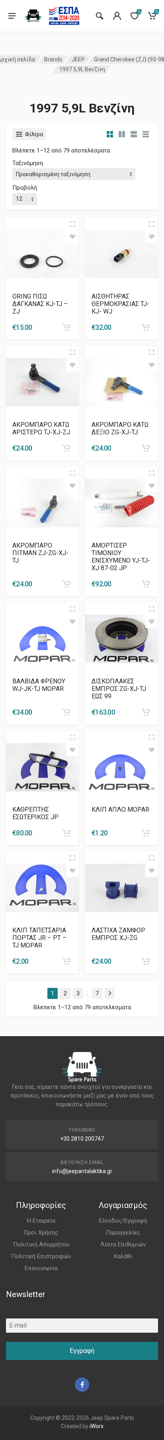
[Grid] (110, 134)
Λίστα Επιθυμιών (123, 1244)
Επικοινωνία (41, 1268)
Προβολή (24, 187)
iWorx (96, 1426)
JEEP (78, 59)
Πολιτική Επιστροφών (41, 1256)
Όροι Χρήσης (41, 1232)
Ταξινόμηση (27, 163)
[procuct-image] (42, 253)
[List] (134, 134)
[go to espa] (64, 15)
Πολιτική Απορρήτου (41, 1244)
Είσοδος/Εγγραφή (123, 1220)
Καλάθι (123, 1256)
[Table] (146, 134)
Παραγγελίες (123, 1232)
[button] (66, 327)
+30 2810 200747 (82, 1139)
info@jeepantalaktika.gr (82, 1171)
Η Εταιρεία (41, 1220)
